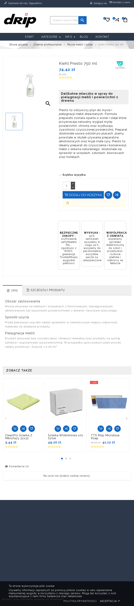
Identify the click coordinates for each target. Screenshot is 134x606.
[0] (117, 21)
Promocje (42, 551)
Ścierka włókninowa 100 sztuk (65, 437)
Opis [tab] (14, 290)
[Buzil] (22, 511)
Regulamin (77, 560)
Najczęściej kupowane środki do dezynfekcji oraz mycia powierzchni (49, 576)
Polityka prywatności (80, 601)
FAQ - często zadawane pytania (82, 567)
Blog (84, 36)
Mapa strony (78, 579)
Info (68, 36)
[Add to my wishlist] (108, 195)
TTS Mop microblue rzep (105, 437)
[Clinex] (67, 511)
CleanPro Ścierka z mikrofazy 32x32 (18, 437)
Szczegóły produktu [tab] (48, 290)
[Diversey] (112, 511)
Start (29, 36)
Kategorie (50, 36)
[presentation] (6, 419)
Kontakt (102, 36)
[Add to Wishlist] (31, 428)
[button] (62, 458)
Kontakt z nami (79, 574)
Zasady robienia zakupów (80, 553)
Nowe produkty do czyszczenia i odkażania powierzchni (48, 562)
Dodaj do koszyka (85, 195)
